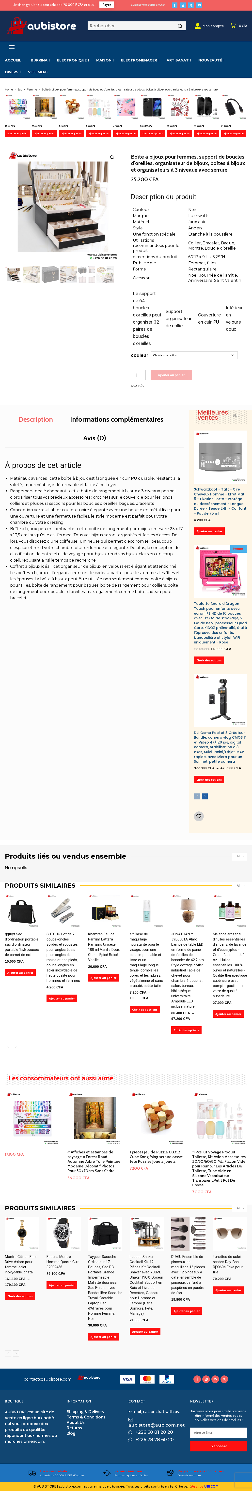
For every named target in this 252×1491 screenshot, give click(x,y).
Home (9, 89)
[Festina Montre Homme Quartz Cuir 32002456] (64, 1234)
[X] (191, 5)
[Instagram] (183, 5)
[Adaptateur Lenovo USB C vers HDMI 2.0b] (234, 107)
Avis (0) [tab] (94, 438)
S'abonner (219, 1446)
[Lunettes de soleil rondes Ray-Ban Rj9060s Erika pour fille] (230, 1234)
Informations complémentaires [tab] (116, 419)
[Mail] (215, 1379)
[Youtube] (199, 5)
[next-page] (205, 796)
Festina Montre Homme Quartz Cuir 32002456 (63, 1261)
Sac (19, 89)
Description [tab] (35, 419)
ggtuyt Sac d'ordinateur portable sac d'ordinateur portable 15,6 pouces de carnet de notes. (22, 944)
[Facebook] (174, 5)
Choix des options (152, 133)
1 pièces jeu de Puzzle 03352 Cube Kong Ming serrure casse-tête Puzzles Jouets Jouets (157, 1157)
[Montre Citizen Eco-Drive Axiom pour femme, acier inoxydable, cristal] (22, 1234)
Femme (32, 89)
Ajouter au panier (17, 133)
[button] (112, 157)
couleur (139, 355)
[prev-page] (197, 796)
